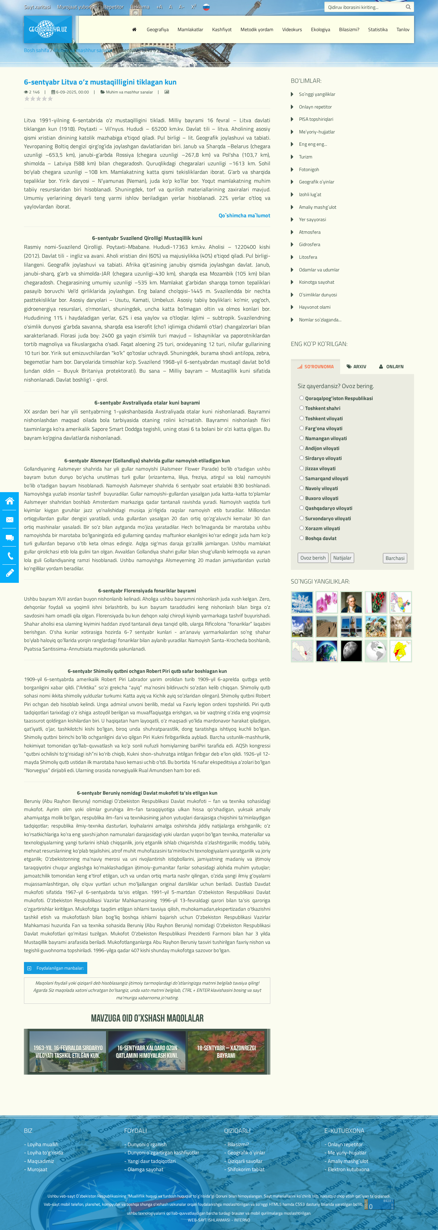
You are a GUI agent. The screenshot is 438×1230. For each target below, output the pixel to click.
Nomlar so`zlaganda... (320, 319)
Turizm (305, 156)
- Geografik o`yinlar (244, 1152)
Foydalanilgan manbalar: (59, 968)
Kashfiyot (222, 29)
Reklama (140, 7)
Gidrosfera (309, 244)
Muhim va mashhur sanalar (83, 50)
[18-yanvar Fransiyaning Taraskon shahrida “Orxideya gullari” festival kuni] (326, 602)
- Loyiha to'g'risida (43, 1152)
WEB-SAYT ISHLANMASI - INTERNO (219, 1220)
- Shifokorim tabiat (244, 1169)
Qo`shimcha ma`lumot (244, 215)
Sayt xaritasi (37, 7)
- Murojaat (35, 1169)
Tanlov (403, 29)
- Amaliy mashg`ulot (346, 1161)
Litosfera (308, 256)
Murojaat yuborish (76, 7)
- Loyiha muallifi (41, 1144)
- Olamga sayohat (143, 1169)
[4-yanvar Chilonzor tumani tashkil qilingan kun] (400, 651)
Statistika (378, 29)
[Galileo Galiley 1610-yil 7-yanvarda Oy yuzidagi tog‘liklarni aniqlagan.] (351, 651)
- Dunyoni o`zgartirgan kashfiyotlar (161, 1152)
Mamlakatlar (190, 29)
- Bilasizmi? (236, 1144)
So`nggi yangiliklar (317, 94)
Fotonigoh (309, 169)
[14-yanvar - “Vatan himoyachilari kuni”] (302, 626)
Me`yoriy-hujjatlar (317, 131)
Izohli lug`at (310, 194)
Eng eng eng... (313, 144)
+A (159, 7)
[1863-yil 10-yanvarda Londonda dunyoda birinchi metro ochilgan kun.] (400, 626)
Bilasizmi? (349, 29)
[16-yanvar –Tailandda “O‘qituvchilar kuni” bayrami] (376, 602)
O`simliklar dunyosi (318, 294)
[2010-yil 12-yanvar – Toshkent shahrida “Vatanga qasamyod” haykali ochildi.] (351, 626)
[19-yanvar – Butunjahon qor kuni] (302, 602)
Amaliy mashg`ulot (317, 206)
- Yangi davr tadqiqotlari (150, 1161)
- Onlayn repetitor (343, 1144)
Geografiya (158, 29)
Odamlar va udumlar (319, 269)
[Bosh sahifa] (135, 29)
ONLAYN (394, 366)
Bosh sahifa (36, 50)
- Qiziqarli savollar (243, 1161)
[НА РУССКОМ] (206, 7)
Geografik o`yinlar (316, 181)
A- (181, 7)
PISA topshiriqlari (316, 119)
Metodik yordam (257, 29)
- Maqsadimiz (39, 1161)
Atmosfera (310, 231)
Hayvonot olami (315, 306)
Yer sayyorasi (312, 219)
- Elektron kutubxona (347, 1169)
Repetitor (113, 7)
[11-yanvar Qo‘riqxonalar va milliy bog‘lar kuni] (376, 626)
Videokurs (292, 29)
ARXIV (359, 366)
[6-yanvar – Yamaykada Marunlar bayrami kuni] (376, 651)
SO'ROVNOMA (319, 366)
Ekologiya (320, 29)
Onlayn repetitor (315, 106)
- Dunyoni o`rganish (145, 1144)
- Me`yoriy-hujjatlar (345, 1152)
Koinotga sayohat (316, 281)
